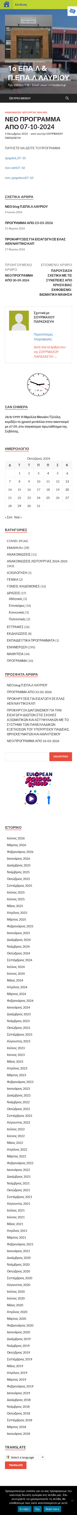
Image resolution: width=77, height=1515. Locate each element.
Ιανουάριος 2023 (18, 1088)
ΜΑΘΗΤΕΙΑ (15, 654)
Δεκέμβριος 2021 (19, 1176)
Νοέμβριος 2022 (18, 1102)
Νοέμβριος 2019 (18, 1345)
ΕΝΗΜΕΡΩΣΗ (17, 647)
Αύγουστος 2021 (18, 1203)
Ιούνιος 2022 (16, 1136)
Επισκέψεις (17, 605)
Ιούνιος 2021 (16, 1217)
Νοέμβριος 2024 (18, 946)
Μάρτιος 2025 (16, 919)
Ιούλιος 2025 (16, 892)
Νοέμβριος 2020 (18, 1264)
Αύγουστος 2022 (18, 1122)
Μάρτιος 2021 (16, 1237)
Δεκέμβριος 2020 (19, 1257)
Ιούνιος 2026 (16, 838)
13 (67, 481)
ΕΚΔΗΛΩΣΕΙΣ (17, 633)
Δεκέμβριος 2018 (19, 1400)
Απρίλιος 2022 (17, 1149)
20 (67, 489)
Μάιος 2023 (15, 1061)
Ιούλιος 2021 (16, 1210)
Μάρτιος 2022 (16, 1156)
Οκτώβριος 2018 (18, 1413)
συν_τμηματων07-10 (19, 177)
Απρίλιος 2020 (17, 1312)
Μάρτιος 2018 (16, 1427)
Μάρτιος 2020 (16, 1318)
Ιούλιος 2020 (16, 1291)
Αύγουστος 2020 (18, 1285)
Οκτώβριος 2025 (18, 879)
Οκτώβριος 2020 (18, 1271)
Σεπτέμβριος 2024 (19, 960)
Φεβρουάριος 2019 (20, 1386)
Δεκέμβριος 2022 (19, 1095)
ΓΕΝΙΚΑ (12, 579)
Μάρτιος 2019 (16, 1379)
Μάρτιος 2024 (16, 994)
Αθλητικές (16, 599)
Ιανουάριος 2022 (18, 1170)
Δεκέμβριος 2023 (19, 1014)
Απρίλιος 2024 (17, 987)
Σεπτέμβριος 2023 (19, 1034)
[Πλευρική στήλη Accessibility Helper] (72, 11)
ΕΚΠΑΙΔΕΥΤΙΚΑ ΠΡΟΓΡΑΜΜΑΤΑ (31, 640)
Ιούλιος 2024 (16, 967)
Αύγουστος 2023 (18, 1041)
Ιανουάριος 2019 (18, 1393)
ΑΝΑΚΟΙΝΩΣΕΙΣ (19, 554)
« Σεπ (8, 517)
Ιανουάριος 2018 (18, 1433)
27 (67, 497)
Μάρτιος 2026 (16, 845)
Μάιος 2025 (15, 906)
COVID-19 (14, 541)
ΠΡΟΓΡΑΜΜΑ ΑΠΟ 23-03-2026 (29, 223)
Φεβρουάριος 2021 (20, 1244)
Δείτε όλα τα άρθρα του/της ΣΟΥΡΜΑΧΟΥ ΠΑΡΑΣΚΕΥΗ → (50, 351)
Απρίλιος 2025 (17, 912)
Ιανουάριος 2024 (18, 1007)
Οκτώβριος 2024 (18, 953)
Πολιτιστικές (17, 619)
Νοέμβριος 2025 (18, 872)
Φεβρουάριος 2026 (20, 852)
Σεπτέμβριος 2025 (19, 885)
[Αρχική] (6, 4)
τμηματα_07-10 (15, 158)
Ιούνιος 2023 (16, 1055)
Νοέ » (18, 517)
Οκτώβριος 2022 (18, 1109)
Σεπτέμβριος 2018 (19, 1420)
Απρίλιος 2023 (17, 1068)
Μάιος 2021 (15, 1224)
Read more (52, 1509)
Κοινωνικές (17, 612)
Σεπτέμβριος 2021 (19, 1197)
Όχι (37, 1509)
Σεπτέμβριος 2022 (19, 1115)
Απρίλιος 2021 (17, 1230)
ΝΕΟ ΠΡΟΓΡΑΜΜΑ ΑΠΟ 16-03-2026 (33, 741)
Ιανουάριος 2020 (18, 1332)
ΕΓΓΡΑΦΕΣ (15, 627)
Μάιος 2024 (15, 980)
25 (48, 497)
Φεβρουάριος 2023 (20, 1082)
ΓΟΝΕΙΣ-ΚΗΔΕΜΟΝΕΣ (23, 586)
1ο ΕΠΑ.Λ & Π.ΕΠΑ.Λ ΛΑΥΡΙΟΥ (38, 72)
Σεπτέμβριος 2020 (19, 1278)
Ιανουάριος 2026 (18, 858)
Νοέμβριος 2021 (18, 1183)
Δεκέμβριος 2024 (19, 939)
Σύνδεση (21, 4)
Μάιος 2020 (15, 1305)
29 (19, 506)
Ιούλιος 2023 (16, 1048)
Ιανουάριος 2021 (18, 1251)
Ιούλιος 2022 (16, 1129)
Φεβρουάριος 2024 (20, 1000)
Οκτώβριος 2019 (18, 1352)
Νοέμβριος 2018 (18, 1406)
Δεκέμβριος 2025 (19, 865)
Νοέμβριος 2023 (18, 1021)
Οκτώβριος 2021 (18, 1190)
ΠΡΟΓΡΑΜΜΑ (17, 660)
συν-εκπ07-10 (15, 168)
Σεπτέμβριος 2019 (19, 1359)
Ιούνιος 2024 (16, 973)
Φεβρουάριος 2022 (20, 1163)
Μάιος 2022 (15, 1142)
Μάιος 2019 (15, 1366)
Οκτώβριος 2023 (18, 1027)
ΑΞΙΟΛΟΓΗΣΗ (17, 573)
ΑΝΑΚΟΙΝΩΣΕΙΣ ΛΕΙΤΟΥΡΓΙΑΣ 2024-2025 (26, 112)
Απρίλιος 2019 (17, 1373)
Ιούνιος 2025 (16, 899)
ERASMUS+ (15, 547)
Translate (16, 1465)
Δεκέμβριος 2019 (19, 1339)
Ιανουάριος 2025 (18, 933)
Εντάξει (24, 1509)
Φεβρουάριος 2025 (20, 926)
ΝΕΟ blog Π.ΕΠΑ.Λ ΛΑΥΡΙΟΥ (26, 206)
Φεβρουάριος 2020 (20, 1325)
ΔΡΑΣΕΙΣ (13, 593)
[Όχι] (72, 1500)
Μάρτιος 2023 (16, 1075)
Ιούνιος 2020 (16, 1298)
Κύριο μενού (21, 98)
